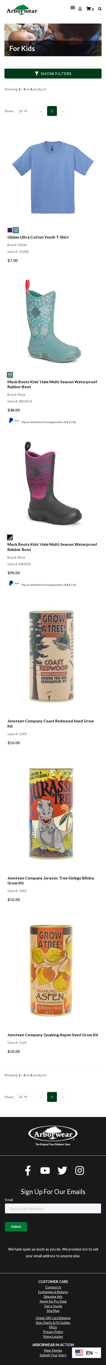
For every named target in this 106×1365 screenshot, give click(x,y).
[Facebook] (28, 1170)
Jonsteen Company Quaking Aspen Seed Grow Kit (52, 1034)
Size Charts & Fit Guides (53, 1323)
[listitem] (53, 198)
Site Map (53, 1311)
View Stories (53, 1350)
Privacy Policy (53, 1332)
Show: (9, 111)
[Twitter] (62, 1170)
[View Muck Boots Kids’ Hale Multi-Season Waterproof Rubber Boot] (53, 323)
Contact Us (53, 1287)
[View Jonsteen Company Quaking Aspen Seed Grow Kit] (53, 971)
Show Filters (56, 73)
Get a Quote (53, 1306)
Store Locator (53, 1336)
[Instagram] (80, 1170)
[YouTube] (45, 1170)
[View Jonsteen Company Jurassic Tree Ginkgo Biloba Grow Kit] (53, 815)
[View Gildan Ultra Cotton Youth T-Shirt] (53, 178)
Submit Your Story (53, 1355)
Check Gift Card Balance (53, 1318)
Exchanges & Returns (53, 1292)
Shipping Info (53, 1297)
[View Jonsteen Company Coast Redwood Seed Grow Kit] (53, 657)
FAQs (53, 1327)
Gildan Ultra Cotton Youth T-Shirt (38, 237)
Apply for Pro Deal (53, 1301)
